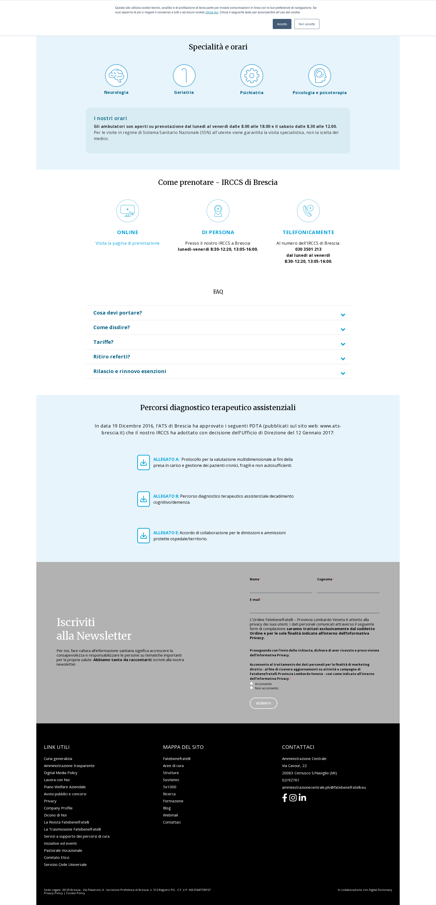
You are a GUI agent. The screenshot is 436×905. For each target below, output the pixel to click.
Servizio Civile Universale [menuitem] (65, 864)
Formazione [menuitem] (173, 800)
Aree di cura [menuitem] (173, 765)
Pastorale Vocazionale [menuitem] (63, 850)
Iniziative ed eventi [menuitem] (60, 843)
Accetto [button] (282, 24)
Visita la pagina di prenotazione (128, 243)
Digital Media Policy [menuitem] (60, 772)
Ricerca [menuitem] (169, 793)
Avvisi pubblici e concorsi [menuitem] (65, 793)
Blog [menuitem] (167, 807)
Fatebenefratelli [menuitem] (176, 758)
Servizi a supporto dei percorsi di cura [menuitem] (77, 836)
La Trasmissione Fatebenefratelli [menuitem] (72, 829)
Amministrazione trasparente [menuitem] (69, 765)
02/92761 (290, 779)
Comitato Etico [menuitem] (56, 857)
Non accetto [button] (307, 24)
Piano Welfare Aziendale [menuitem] (65, 786)
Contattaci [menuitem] (172, 822)
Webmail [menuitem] (170, 814)
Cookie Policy (75, 893)
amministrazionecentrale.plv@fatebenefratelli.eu (324, 787)
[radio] (314, 684)
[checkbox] (314, 686)
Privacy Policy (53, 893)
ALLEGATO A (165, 459)
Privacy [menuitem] (50, 800)
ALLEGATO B (165, 496)
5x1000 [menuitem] (169, 786)
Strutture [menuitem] (171, 772)
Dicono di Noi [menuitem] (55, 814)
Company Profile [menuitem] (58, 807)
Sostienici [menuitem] (171, 779)
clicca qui (211, 12)
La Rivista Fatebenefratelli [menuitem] (66, 822)
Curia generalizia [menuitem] (58, 758)
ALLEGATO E (165, 532)
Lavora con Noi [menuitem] (57, 779)
